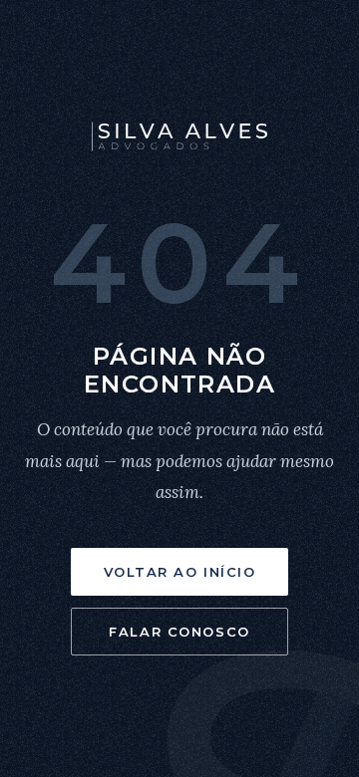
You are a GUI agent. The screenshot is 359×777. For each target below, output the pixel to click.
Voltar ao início (180, 572)
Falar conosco (179, 632)
